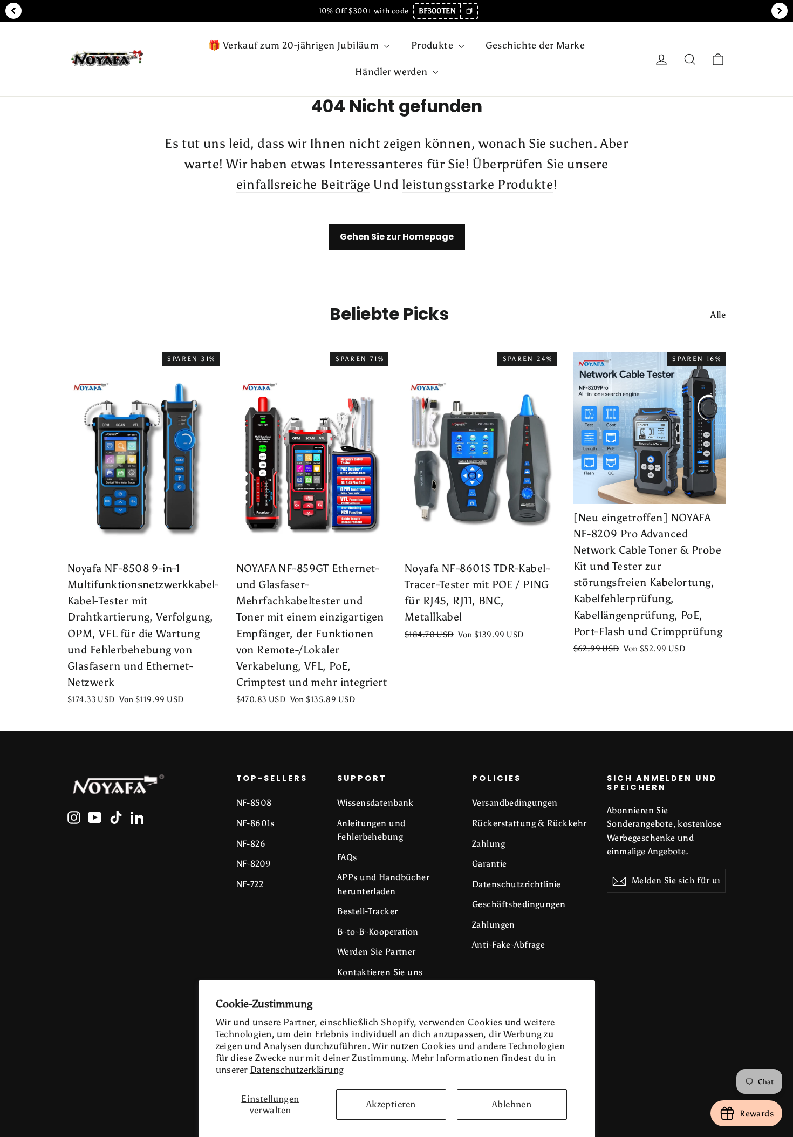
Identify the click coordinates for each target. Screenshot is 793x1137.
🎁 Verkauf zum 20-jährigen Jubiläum (294, 45)
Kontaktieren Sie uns (380, 972)
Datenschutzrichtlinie (516, 884)
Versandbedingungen (515, 803)
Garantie (489, 864)
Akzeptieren (391, 1104)
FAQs (347, 857)
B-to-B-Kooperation (378, 932)
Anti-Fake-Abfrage (508, 944)
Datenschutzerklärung (297, 1069)
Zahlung (488, 844)
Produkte (433, 45)
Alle (718, 314)
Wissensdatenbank (375, 803)
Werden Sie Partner (376, 952)
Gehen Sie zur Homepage (397, 236)
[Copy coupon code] (468, 11)
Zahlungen (493, 925)
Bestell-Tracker (367, 911)
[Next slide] (779, 11)
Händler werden (392, 72)
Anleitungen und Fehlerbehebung (371, 830)
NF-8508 (254, 803)
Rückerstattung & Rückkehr (529, 823)
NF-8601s (255, 823)
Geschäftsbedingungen (519, 904)
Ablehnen (511, 1104)
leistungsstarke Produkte (477, 184)
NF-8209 (253, 864)
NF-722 (250, 884)
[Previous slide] (13, 11)
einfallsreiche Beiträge (303, 184)
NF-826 (251, 844)
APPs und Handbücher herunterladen (383, 884)
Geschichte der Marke (535, 45)
